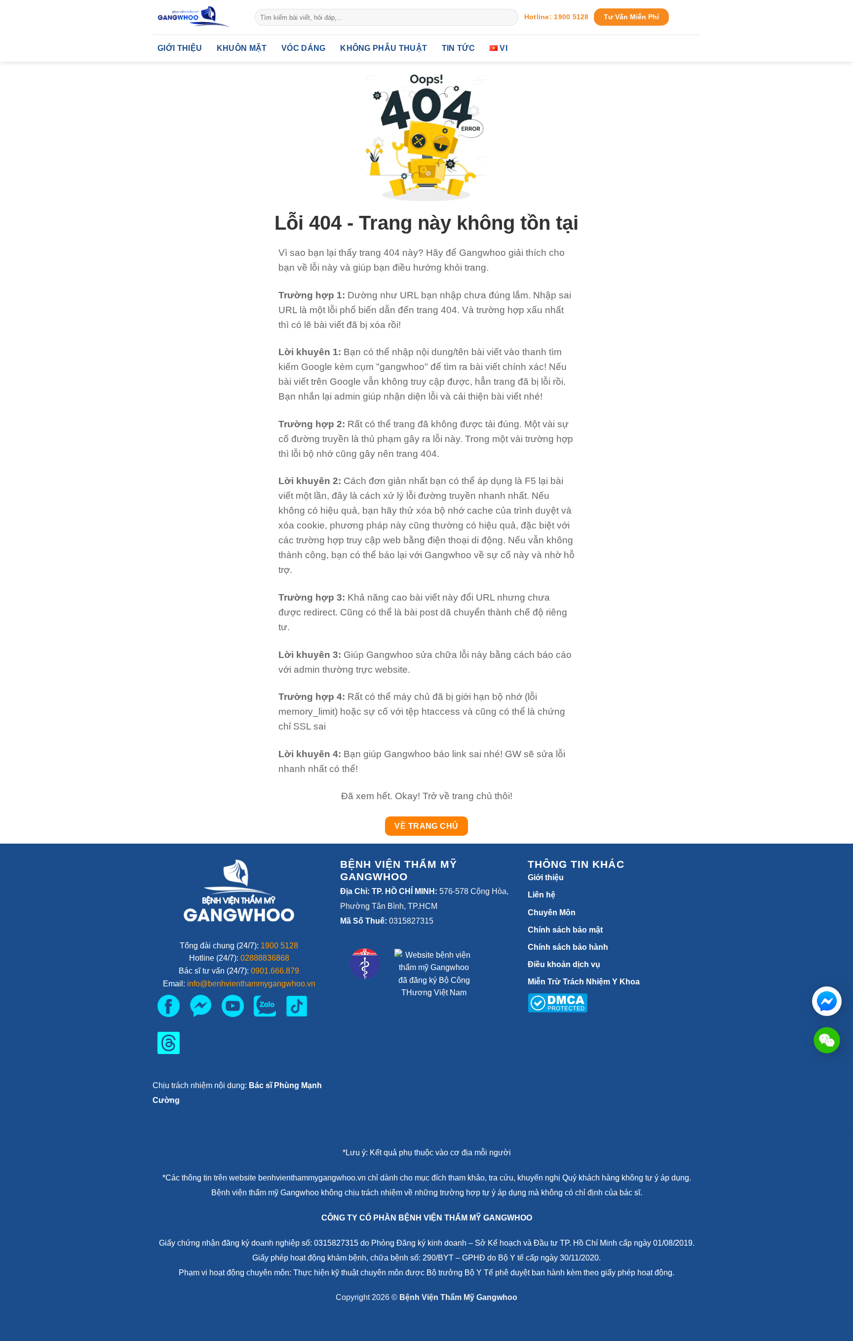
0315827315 (411, 921)
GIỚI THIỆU (179, 48)
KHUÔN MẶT (242, 48)
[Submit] (509, 17)
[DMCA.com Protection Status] (557, 1002)
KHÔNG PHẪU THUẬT (383, 48)
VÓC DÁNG (303, 48)
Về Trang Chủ (426, 826)
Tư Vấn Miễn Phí (631, 17)
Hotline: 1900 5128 (556, 17)
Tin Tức (458, 48)
